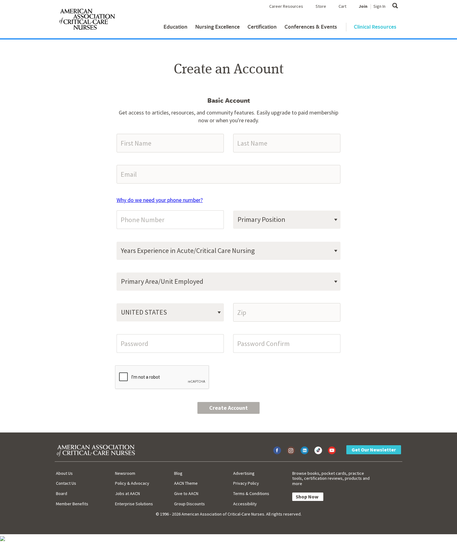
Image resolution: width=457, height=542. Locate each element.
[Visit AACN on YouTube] (332, 450)
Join (363, 6)
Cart (342, 6)
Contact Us (66, 483)
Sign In (379, 6)
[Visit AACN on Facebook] (277, 450)
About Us (64, 473)
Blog (178, 473)
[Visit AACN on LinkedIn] (304, 450)
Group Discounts (189, 504)
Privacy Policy (246, 483)
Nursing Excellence (217, 26)
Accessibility (245, 504)
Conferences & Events (310, 26)
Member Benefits (72, 504)
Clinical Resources (375, 26)
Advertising (244, 473)
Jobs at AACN (127, 493)
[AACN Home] (86, 20)
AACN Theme (186, 483)
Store (321, 6)
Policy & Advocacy (132, 483)
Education (175, 26)
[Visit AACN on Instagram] (291, 450)
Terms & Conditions (251, 493)
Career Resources (286, 6)
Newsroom (125, 473)
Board (61, 493)
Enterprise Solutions (134, 504)
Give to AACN (186, 493)
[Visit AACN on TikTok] (318, 450)
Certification (262, 26)
